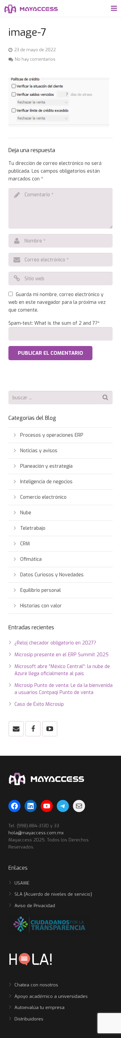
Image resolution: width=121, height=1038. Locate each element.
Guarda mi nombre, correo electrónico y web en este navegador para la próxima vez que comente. (57, 302)
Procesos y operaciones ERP (51, 435)
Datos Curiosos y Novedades (52, 575)
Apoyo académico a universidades (51, 996)
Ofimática (31, 559)
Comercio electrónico (43, 497)
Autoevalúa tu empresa (39, 1007)
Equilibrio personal (40, 590)
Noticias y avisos (38, 451)
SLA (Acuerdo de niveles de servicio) (53, 894)
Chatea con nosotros (36, 985)
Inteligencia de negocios (46, 482)
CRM (25, 544)
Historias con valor (41, 606)
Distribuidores (28, 1019)
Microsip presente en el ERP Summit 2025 (61, 655)
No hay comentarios (35, 59)
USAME (22, 883)
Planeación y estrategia (46, 466)
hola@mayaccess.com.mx (36, 833)
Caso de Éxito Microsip (39, 704)
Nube (25, 513)
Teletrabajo (32, 528)
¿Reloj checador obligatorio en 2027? (55, 643)
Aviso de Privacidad (34, 906)
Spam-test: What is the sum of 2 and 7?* (53, 323)
